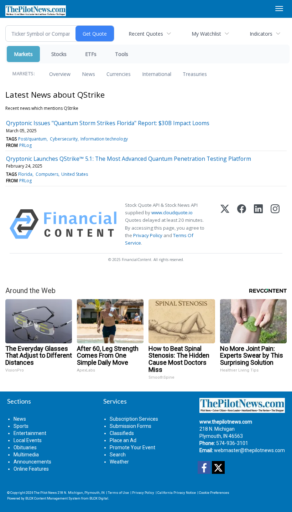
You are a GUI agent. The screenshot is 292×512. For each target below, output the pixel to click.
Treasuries (195, 74)
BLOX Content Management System (52, 498)
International (156, 74)
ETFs (91, 54)
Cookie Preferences (214, 493)
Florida (25, 174)
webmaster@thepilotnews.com (249, 450)
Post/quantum (32, 139)
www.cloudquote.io (172, 212)
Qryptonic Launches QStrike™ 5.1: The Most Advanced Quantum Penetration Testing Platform (128, 159)
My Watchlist (206, 33)
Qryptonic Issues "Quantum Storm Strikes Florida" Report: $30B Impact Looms (107, 123)
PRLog (25, 145)
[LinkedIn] (258, 224)
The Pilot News (45, 493)
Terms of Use (118, 493)
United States (74, 174)
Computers (47, 174)
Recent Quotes (146, 33)
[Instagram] (275, 224)
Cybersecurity (64, 139)
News (88, 74)
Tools (121, 54)
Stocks (59, 54)
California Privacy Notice (176, 493)
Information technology (104, 139)
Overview (60, 74)
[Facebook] (241, 224)
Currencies (118, 74)
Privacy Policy (147, 235)
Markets (23, 54)
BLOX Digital (98, 498)
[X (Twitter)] (225, 224)
